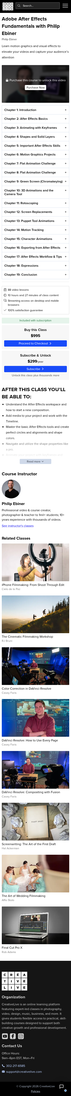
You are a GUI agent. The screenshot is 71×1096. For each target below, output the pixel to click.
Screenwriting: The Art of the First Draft (29, 844)
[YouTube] (5, 1036)
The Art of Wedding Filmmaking (23, 896)
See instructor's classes (18, 526)
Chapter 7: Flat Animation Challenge (30, 163)
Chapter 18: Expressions (21, 265)
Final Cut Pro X (12, 947)
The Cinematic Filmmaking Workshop (27, 636)
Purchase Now (36, 87)
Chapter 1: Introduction (20, 110)
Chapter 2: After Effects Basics (26, 118)
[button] (61, 1086)
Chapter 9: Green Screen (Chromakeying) (33, 181)
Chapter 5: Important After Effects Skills (32, 145)
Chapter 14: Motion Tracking (24, 230)
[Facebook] (13, 1036)
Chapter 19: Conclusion (20, 274)
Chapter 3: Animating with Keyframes (30, 127)
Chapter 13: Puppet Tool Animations (29, 221)
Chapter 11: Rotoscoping (21, 203)
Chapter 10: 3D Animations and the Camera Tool (28, 192)
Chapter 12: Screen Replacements (28, 212)
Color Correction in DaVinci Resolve (26, 688)
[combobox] (38, 6)
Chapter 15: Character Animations (28, 239)
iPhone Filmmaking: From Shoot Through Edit (33, 585)
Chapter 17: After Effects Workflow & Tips (33, 256)
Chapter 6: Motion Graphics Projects (30, 154)
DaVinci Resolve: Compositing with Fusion (31, 792)
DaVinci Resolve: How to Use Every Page (30, 740)
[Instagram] (21, 1036)
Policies (35, 1091)
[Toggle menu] (65, 6)
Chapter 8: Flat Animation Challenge (30, 172)
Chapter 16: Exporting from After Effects (32, 247)
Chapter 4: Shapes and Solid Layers (29, 136)
